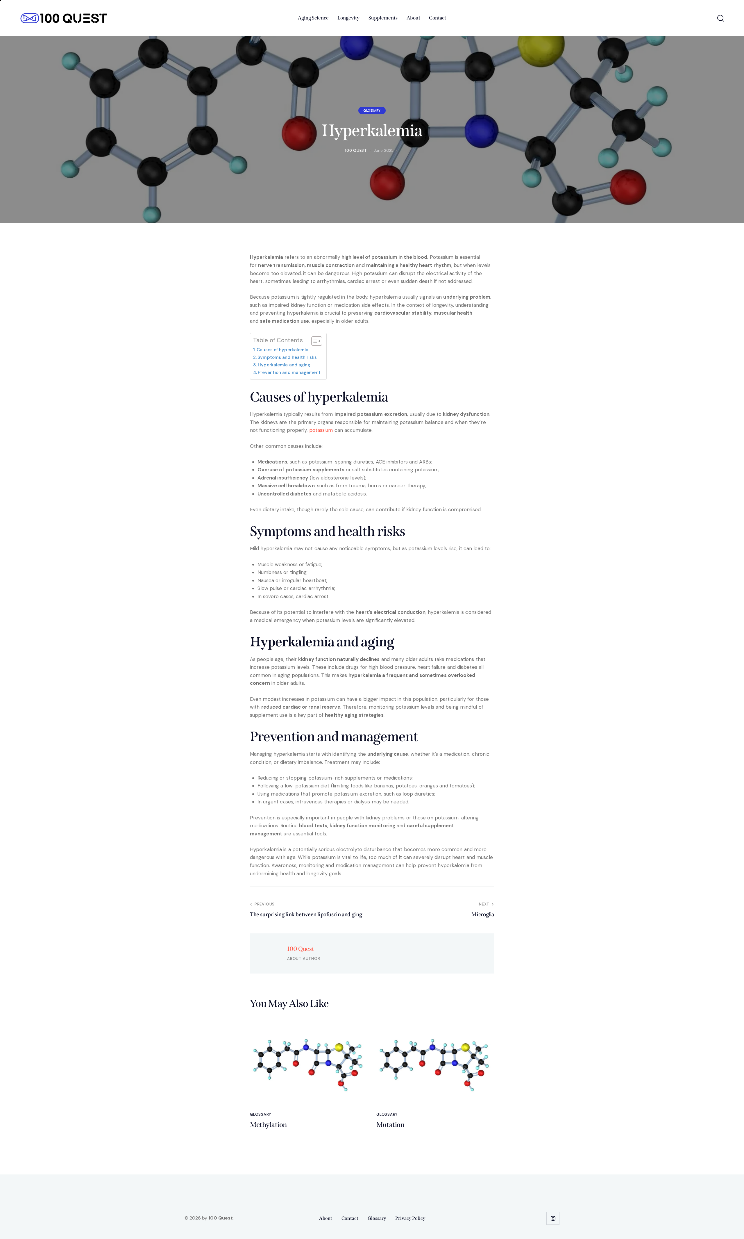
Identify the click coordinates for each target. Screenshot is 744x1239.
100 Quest (300, 949)
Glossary (372, 110)
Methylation (268, 1125)
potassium (321, 430)
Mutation (390, 1125)
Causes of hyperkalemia (282, 350)
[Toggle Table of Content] (314, 341)
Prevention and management (289, 372)
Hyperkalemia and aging (284, 365)
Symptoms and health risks (287, 357)
